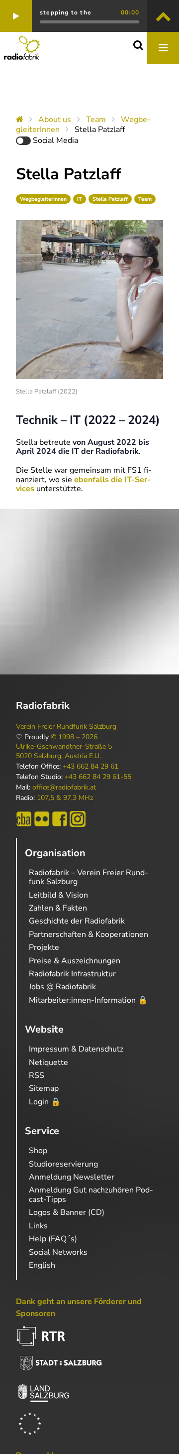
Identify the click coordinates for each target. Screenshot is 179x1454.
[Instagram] (78, 819)
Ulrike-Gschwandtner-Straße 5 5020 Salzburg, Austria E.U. (64, 751)
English (42, 1265)
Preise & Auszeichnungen (74, 960)
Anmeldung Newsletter (71, 1177)
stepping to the (65, 12)
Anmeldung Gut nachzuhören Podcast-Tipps (91, 1194)
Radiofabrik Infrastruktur (72, 973)
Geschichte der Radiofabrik (77, 921)
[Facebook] (60, 819)
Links (38, 1225)
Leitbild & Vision (58, 895)
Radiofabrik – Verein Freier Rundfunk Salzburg (88, 877)
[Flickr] (42, 819)
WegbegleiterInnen (43, 199)
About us (54, 119)
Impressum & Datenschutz (76, 1049)
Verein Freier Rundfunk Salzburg (66, 726)
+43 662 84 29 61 (90, 766)
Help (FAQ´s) (53, 1238)
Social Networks (58, 1252)
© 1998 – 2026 (74, 737)
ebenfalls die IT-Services (83, 484)
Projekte (44, 947)
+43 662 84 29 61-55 (98, 777)
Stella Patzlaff (110, 199)
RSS (36, 1075)
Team (96, 119)
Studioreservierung (63, 1164)
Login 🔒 (45, 1101)
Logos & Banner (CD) (66, 1212)
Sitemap (44, 1088)
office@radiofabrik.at (64, 787)
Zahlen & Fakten (58, 908)
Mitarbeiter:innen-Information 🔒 (88, 1000)
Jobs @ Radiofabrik (62, 986)
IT (79, 199)
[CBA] (24, 819)
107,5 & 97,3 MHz (65, 797)
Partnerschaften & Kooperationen (88, 934)
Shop (38, 1150)
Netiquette (48, 1062)
